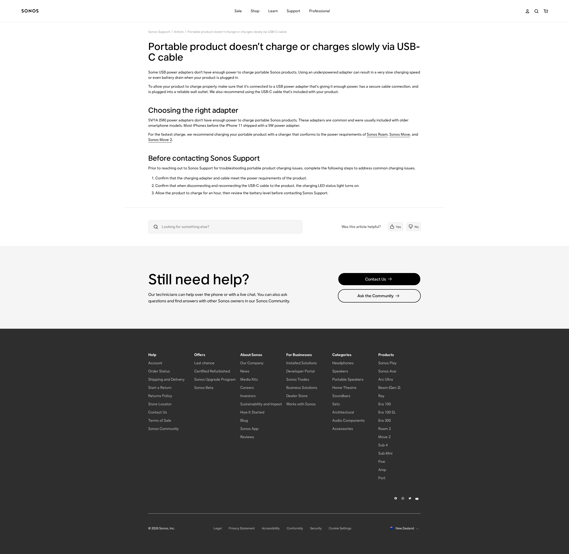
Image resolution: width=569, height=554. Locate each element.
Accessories (342, 428)
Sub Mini (385, 453)
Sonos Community (163, 428)
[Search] (536, 11)
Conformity (295, 528)
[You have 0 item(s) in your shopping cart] (546, 11)
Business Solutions (301, 387)
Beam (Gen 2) (389, 387)
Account (155, 363)
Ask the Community (375, 295)
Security (316, 528)
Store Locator (160, 404)
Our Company (251, 363)
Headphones (343, 363)
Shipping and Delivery (166, 379)
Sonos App (249, 428)
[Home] (30, 11)
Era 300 (384, 420)
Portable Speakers (347, 379)
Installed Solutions (301, 363)
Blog (244, 420)
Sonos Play (387, 363)
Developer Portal (300, 371)
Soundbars (341, 396)
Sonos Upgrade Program (215, 379)
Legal (218, 528)
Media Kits (249, 379)
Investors (248, 396)
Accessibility (271, 528)
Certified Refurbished (212, 371)
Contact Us (375, 279)
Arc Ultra (385, 379)
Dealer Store (297, 396)
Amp (382, 469)
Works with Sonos (301, 404)
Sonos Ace (387, 371)
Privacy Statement (242, 528)
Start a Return (159, 387)
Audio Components (348, 420)
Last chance (204, 363)
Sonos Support (159, 32)
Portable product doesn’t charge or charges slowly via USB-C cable (237, 32)
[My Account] (527, 11)
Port (381, 478)
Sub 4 (383, 445)
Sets (336, 404)
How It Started (252, 412)
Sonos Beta (203, 387)
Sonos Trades (297, 379)
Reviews (247, 437)
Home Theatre (344, 387)
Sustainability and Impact (261, 404)
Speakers (340, 371)
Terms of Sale (159, 420)
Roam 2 (384, 428)
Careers (247, 387)
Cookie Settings (340, 528)
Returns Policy (160, 396)
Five (381, 461)
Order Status (159, 371)
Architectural (343, 412)
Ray (381, 396)
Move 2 (384, 437)
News (244, 371)
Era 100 (384, 404)
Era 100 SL (387, 412)
